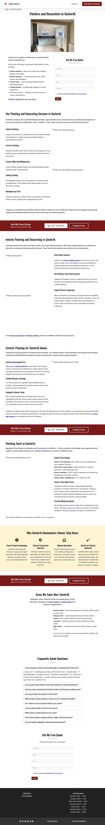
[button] (78, 4)
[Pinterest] (27, 821)
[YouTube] (32, 821)
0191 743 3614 (16, 99)
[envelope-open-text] (64, 540)
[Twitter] (23, 821)
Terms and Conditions (70, 94)
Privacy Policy (82, 94)
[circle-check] (17, 540)
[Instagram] (25, 821)
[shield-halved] (41, 540)
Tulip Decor (14, 4)
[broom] (88, 540)
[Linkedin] (30, 821)
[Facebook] (20, 821)
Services (74, 4)
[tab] (52, 674)
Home (6, 9)
